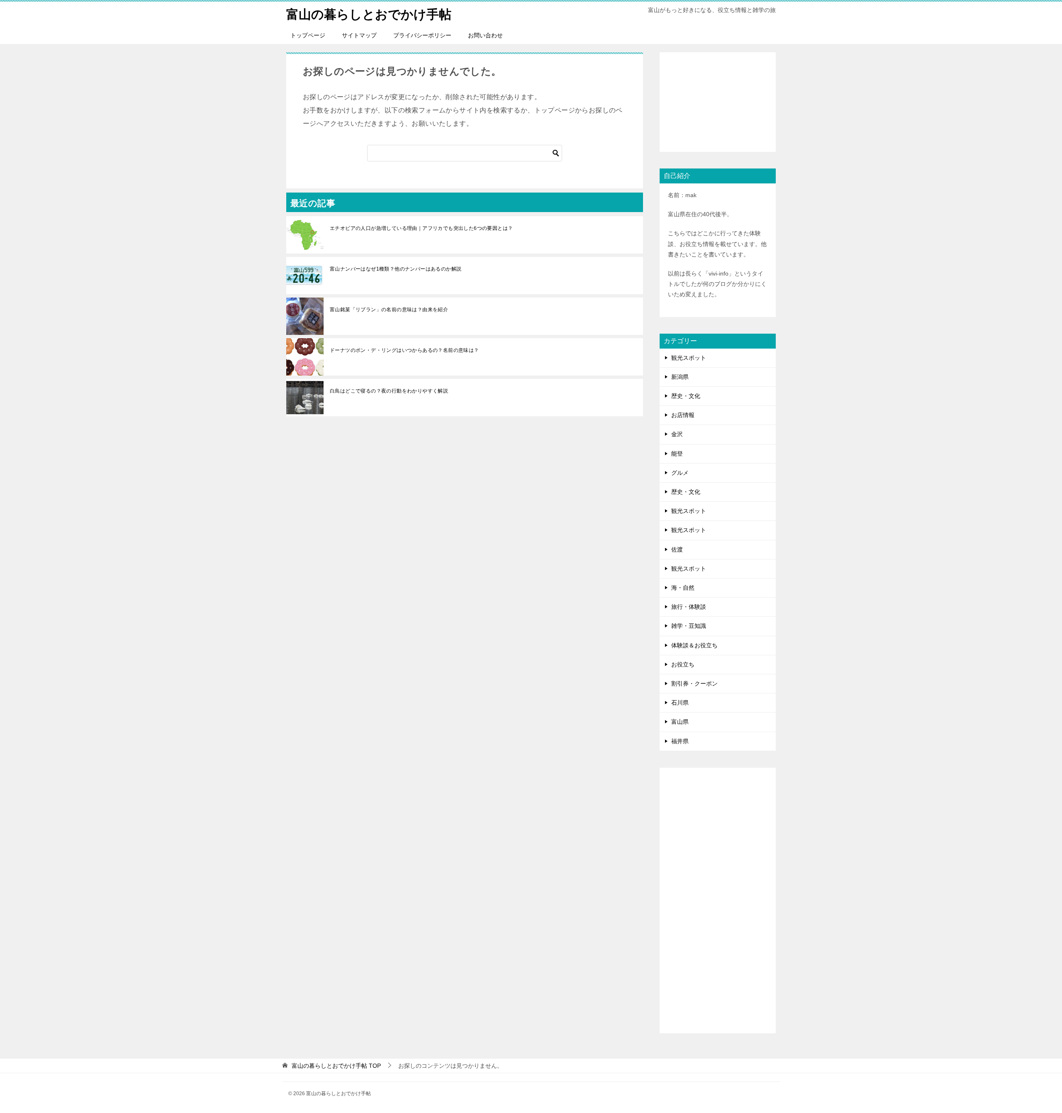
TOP (336, 1065)
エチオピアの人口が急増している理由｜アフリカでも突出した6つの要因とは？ (421, 228)
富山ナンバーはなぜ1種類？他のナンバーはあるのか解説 (395, 269)
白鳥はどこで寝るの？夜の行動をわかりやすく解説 (389, 391)
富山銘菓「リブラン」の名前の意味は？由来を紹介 (389, 309)
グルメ (680, 472)
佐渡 (677, 549)
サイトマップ (359, 35)
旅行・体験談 (688, 606)
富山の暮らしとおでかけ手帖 (368, 14)
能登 (677, 453)
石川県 (680, 702)
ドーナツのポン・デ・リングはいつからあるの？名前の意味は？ (404, 350)
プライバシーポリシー (422, 35)
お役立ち (682, 664)
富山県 (680, 721)
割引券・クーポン (694, 683)
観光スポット (688, 357)
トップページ (307, 35)
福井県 (680, 741)
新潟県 (680, 376)
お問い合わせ (485, 35)
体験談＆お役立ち (694, 645)
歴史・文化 (685, 396)
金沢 (677, 434)
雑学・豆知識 (688, 625)
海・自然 (682, 587)
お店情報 (682, 415)
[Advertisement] (717, 102)
